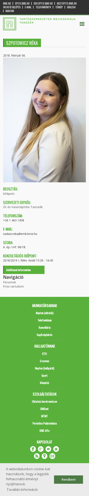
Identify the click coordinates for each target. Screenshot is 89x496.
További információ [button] (22, 489)
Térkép (59, 7)
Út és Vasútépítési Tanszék (23, 207)
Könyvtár (44, 382)
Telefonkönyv (43, 7)
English (71, 7)
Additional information (18, 270)
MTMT (44, 416)
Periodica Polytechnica (44, 423)
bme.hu (7, 3)
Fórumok (9, 282)
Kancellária (45, 327)
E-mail (28, 7)
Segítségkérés (44, 334)
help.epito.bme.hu (67, 3)
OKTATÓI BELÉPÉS (12, 7)
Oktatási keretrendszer (44, 401)
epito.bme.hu (22, 3)
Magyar (10, 11)
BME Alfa (44, 430)
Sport (44, 375)
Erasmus (44, 361)
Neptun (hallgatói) (44, 368)
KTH (44, 353)
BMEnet (44, 408)
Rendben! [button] (69, 479)
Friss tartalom (13, 286)
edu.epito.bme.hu (43, 3)
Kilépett (9, 194)
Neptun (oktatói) (44, 313)
